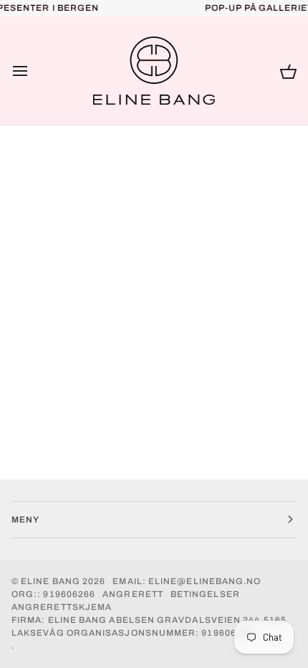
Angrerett (132, 594)
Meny (25, 520)
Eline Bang (50, 581)
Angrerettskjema (61, 607)
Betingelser (205, 594)
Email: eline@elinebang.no (186, 581)
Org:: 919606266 (53, 594)
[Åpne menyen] (32, 70)
